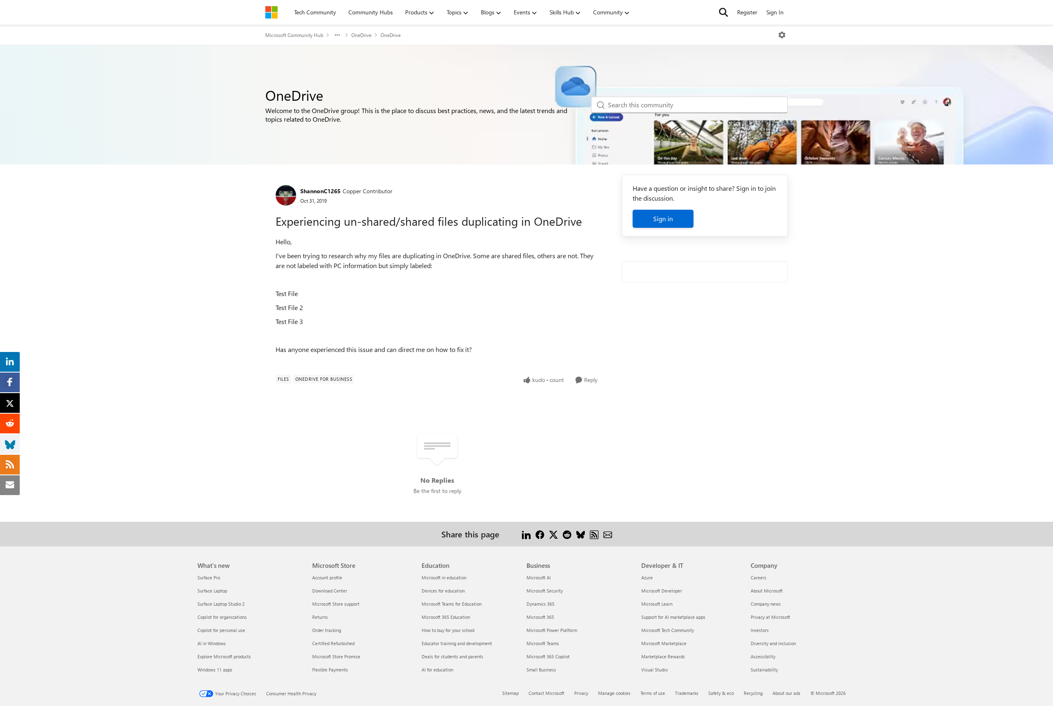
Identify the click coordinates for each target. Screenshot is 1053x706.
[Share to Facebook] (540, 534)
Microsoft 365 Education (446, 617)
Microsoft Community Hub (294, 35)
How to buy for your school (448, 630)
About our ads (786, 693)
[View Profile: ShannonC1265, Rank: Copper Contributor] (286, 195)
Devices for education (443, 591)
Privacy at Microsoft (770, 617)
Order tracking (326, 630)
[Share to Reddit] (567, 534)
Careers (758, 577)
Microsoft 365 (540, 617)
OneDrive (361, 35)
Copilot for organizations (222, 617)
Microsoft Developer (661, 591)
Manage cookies (614, 693)
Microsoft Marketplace (664, 643)
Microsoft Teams (542, 643)
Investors (760, 630)
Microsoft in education (444, 577)
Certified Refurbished (333, 643)
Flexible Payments (330, 670)
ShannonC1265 (320, 191)
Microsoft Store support (336, 604)
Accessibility (763, 656)
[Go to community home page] (271, 12)
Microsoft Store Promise (336, 656)
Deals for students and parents (452, 656)
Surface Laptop (212, 591)
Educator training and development (457, 643)
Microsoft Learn (657, 604)
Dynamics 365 (540, 604)
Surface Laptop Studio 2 (221, 604)
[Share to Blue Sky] (580, 534)
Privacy (581, 693)
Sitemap (510, 693)
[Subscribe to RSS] (594, 534)
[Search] (723, 12)
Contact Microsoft (546, 693)
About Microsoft (767, 591)
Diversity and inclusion (773, 643)
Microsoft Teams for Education (452, 604)
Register (747, 12)
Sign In (775, 12)
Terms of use (652, 693)
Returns (320, 617)
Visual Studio (654, 670)
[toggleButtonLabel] (782, 35)
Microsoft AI (538, 577)
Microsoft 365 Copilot (548, 656)
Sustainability (764, 670)
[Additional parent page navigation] (337, 35)
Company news (766, 604)
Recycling (753, 693)
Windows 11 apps (214, 670)
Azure (647, 577)
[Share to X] (553, 534)
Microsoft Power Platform (551, 630)
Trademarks (686, 693)
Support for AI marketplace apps (673, 617)
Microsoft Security (544, 591)
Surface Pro (208, 577)
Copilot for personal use (221, 630)
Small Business (541, 670)
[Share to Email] (607, 534)
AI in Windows (211, 643)
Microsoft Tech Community (667, 630)
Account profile (327, 577)
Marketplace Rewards (663, 656)
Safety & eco (721, 693)
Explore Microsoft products (224, 656)
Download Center (329, 591)
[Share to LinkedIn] (526, 534)
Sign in (663, 218)
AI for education (437, 670)
